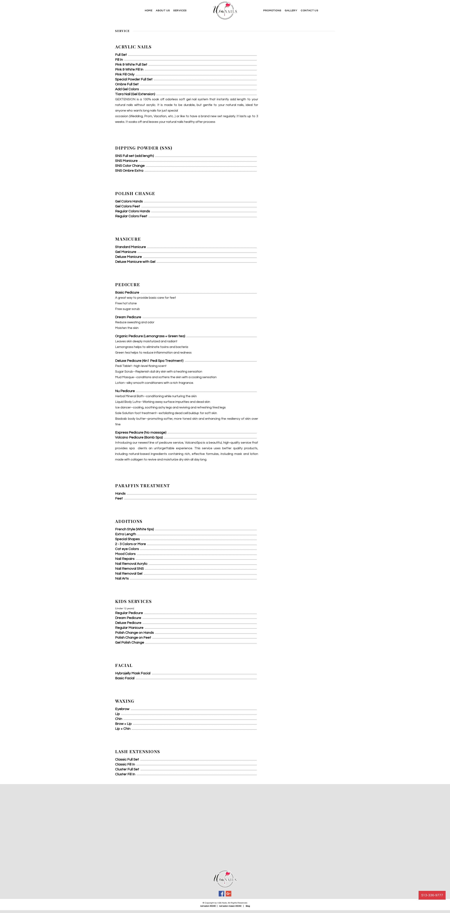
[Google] (228, 893)
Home (149, 10)
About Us (163, 10)
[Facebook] (221, 893)
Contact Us (309, 10)
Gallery (291, 10)
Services (180, 10)
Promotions (272, 10)
